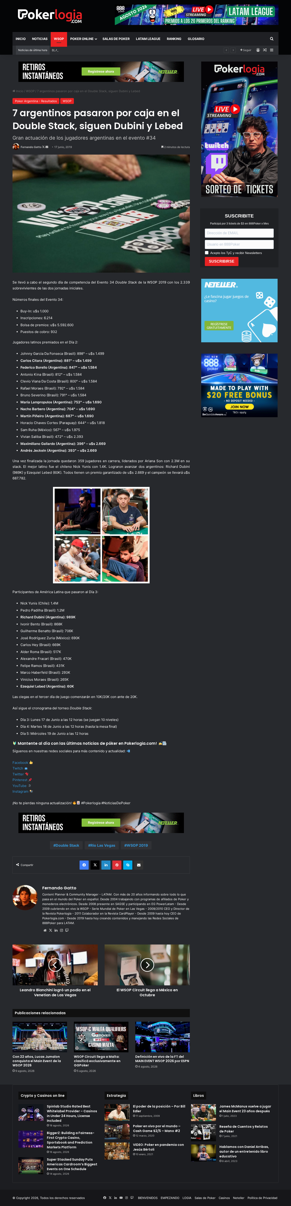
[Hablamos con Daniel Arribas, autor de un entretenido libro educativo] (203, 1153)
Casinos (224, 1198)
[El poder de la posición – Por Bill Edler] (117, 1112)
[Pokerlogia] (50, 16)
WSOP (59, 39)
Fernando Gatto (31, 147)
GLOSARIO (196, 39)
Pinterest (20, 780)
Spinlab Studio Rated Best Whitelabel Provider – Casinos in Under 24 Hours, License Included (72, 1113)
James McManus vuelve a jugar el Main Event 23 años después (245, 1108)
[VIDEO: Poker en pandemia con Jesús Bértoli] (117, 1150)
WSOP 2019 (137, 845)
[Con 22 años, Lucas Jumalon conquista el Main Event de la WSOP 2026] (40, 1037)
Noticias (40, 39)
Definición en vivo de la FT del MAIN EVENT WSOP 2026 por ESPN (162, 1058)
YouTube (20, 786)
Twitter (18, 774)
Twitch (18, 768)
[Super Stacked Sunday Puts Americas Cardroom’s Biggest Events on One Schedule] (30, 1165)
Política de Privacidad (262, 1198)
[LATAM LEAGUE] (101, 71)
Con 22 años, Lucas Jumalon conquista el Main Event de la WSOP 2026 (37, 1061)
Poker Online (82, 39)
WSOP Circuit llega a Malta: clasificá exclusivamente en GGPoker (97, 1061)
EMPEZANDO (170, 1198)
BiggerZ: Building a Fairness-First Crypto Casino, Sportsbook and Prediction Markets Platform (70, 1140)
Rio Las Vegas (102, 845)
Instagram (20, 791)
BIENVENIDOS (148, 1198)
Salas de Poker (116, 39)
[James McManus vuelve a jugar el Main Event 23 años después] (203, 1112)
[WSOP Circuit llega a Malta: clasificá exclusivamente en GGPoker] (101, 1037)
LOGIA (187, 1198)
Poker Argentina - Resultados (36, 101)
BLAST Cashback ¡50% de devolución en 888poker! (88, 50)
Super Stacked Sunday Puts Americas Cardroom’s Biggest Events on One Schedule (72, 1164)
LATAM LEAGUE (148, 39)
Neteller (238, 1198)
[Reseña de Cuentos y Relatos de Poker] (203, 1132)
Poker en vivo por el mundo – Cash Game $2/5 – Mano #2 (157, 1128)
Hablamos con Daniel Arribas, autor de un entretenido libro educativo (244, 1151)
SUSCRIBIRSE (221, 261)
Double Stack (67, 845)
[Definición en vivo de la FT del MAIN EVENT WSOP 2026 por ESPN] (162, 1037)
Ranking (174, 39)
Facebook (20, 762)
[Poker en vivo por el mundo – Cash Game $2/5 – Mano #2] (117, 1131)
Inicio (21, 39)
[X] (50, 930)
